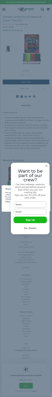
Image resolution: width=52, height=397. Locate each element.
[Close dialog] (46, 166)
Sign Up (30, 220)
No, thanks (30, 228)
